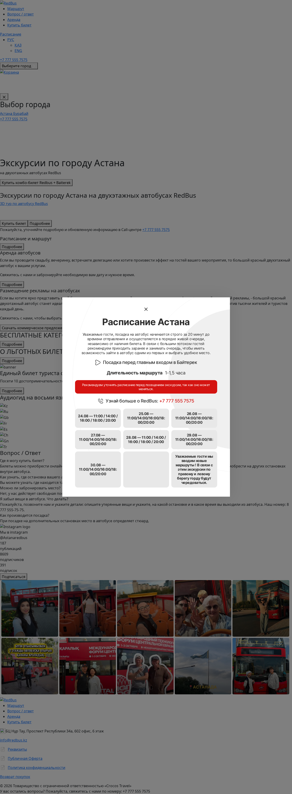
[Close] (146, 309)
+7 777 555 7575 (176, 401)
